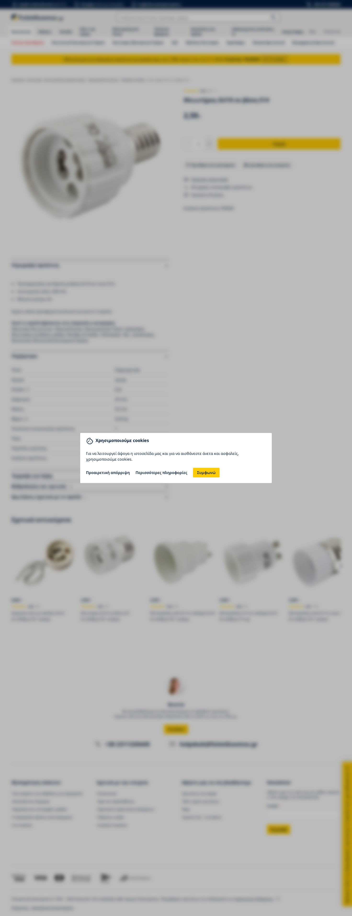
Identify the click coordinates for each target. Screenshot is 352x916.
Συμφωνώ (206, 472)
